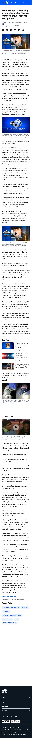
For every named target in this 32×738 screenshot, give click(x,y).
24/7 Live (13, 2)
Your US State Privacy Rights (21, 729)
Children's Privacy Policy (7, 729)
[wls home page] (4, 691)
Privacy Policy (5, 727)
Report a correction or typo (9, 596)
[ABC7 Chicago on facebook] (3, 716)
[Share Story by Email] (19, 30)
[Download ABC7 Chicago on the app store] (6, 721)
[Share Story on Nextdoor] (15, 30)
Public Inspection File (7, 732)
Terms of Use (5, 730)
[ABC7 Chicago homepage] (7, 2)
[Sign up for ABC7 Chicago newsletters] (16, 716)
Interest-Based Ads (13, 730)
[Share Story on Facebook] (2, 30)
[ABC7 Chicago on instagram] (12, 716)
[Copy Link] (23, 30)
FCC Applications (17, 732)
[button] (2, 2)
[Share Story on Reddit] (11, 30)
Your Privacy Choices (14, 727)
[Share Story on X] (7, 30)
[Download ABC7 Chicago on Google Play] (15, 721)
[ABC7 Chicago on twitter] (7, 716)
